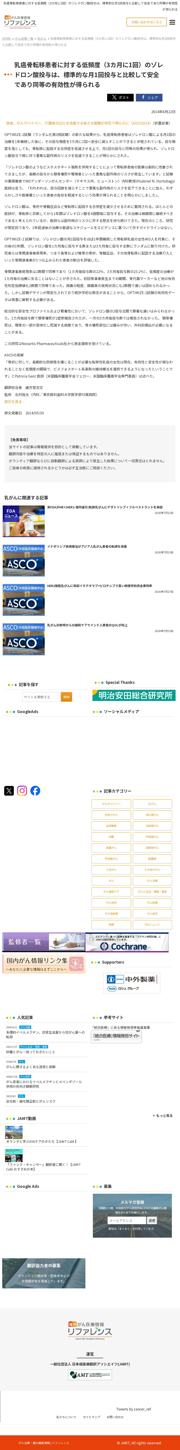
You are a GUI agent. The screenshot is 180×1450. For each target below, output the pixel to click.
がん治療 (152, 880)
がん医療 (152, 902)
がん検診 (152, 913)
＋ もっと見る (162, 1115)
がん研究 (111, 902)
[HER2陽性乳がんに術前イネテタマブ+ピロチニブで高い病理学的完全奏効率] (23, 600)
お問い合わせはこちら (146, 22)
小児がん (111, 869)
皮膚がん (111, 847)
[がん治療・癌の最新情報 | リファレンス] (20, 21)
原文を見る (13, 401)
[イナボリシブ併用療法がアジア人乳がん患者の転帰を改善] (23, 561)
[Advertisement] (41, 749)
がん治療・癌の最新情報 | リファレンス (43, 1443)
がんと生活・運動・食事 (152, 891)
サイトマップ (91, 1417)
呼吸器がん (152, 836)
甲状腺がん (111, 858)
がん (111, 880)
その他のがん (152, 869)
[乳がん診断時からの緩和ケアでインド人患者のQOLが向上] (23, 639)
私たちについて (66, 1417)
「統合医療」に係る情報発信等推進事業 (120, 1027)
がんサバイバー (111, 803)
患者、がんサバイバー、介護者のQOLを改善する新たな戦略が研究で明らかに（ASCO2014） (79, 123)
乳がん (152, 803)
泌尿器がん (152, 825)
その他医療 (111, 913)
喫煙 (111, 924)
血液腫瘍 (111, 825)
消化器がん (152, 814)
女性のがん (111, 814)
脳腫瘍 (152, 858)
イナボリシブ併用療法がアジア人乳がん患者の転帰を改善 (87, 546)
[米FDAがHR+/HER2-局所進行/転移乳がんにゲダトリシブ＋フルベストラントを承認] (23, 521)
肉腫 (111, 836)
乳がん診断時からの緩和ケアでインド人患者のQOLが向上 (87, 625)
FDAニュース (152, 924)
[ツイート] (120, 97)
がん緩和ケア (111, 891)
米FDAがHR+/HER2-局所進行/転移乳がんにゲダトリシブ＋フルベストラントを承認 (105, 507)
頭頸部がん (152, 847)
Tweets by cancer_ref (133, 1409)
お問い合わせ (115, 1417)
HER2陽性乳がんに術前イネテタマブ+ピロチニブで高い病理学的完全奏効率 (99, 585)
